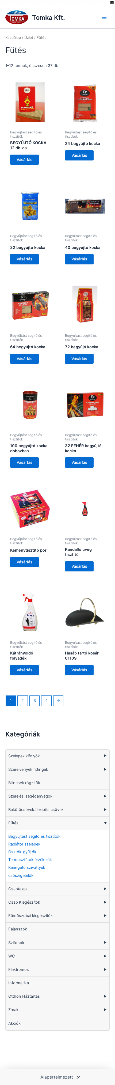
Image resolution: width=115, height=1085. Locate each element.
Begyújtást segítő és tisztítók (34, 836)
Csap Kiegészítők (24, 902)
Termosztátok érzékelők (30, 859)
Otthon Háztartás (24, 996)
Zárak (13, 1009)
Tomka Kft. (48, 17)
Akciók (14, 1023)
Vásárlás (24, 159)
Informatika (18, 983)
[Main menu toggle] (104, 17)
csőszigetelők (20, 875)
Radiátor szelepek (24, 844)
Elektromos (18, 969)
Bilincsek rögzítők (24, 782)
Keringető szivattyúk (26, 867)
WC (11, 956)
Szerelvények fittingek (28, 769)
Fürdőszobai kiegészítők (30, 915)
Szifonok (16, 942)
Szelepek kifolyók (24, 756)
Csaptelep (17, 888)
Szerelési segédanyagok (30, 796)
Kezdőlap (13, 37)
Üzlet (28, 37)
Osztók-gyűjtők (22, 852)
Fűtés (13, 823)
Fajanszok (17, 929)
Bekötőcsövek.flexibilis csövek (36, 809)
